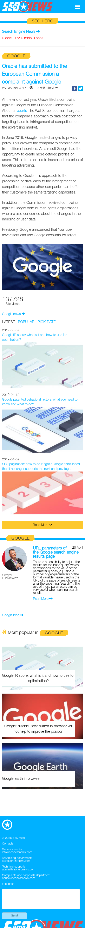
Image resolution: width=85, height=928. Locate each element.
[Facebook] (74, 88)
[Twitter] (80, 88)
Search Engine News (18, 31)
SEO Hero (19, 838)
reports (21, 110)
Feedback (8, 884)
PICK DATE (47, 322)
